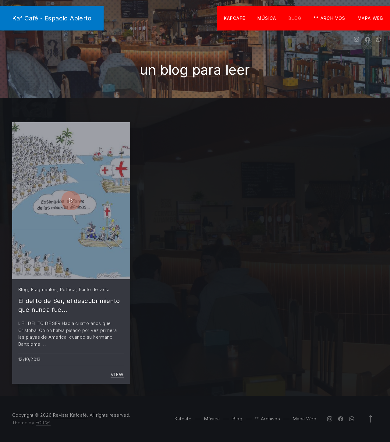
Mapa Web (370, 18)
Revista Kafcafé (70, 415)
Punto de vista (94, 289)
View (117, 375)
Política (68, 289)
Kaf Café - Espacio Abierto (51, 18)
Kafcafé (235, 18)
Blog (295, 18)
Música (266, 18)
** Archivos (329, 18)
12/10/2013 (29, 359)
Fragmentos (44, 289)
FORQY (43, 423)
